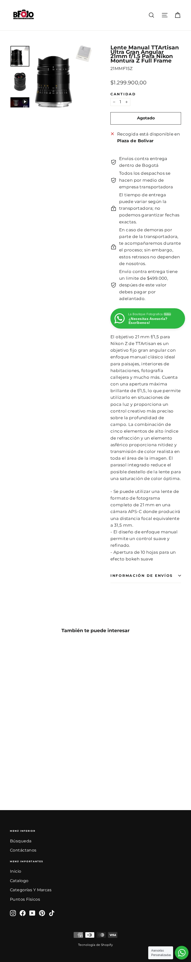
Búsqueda (20, 841)
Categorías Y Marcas (30, 890)
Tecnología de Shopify (95, 945)
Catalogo (19, 880)
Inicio (15, 871)
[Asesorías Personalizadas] (182, 953)
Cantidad (123, 94)
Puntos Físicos (25, 899)
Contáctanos (23, 850)
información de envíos (141, 576)
